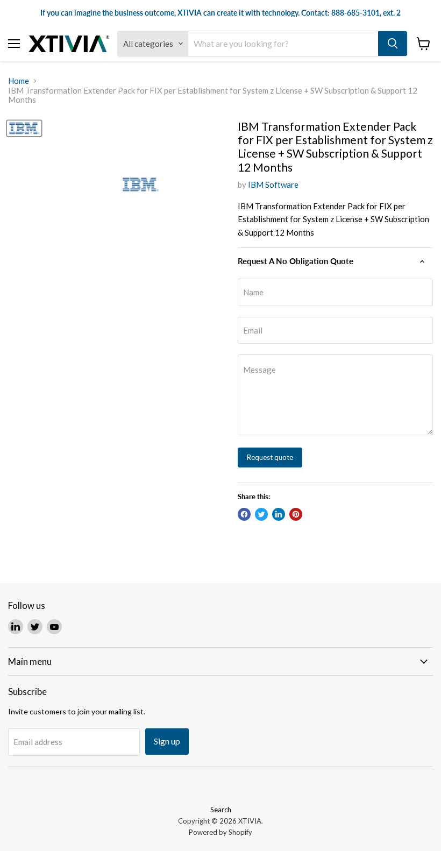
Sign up (167, 741)
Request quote (270, 457)
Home (18, 81)
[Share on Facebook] (244, 514)
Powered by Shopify (220, 832)
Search (220, 809)
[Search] (392, 43)
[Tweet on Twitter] (261, 514)
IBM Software (273, 184)
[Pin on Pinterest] (295, 514)
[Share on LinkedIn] (278, 514)
